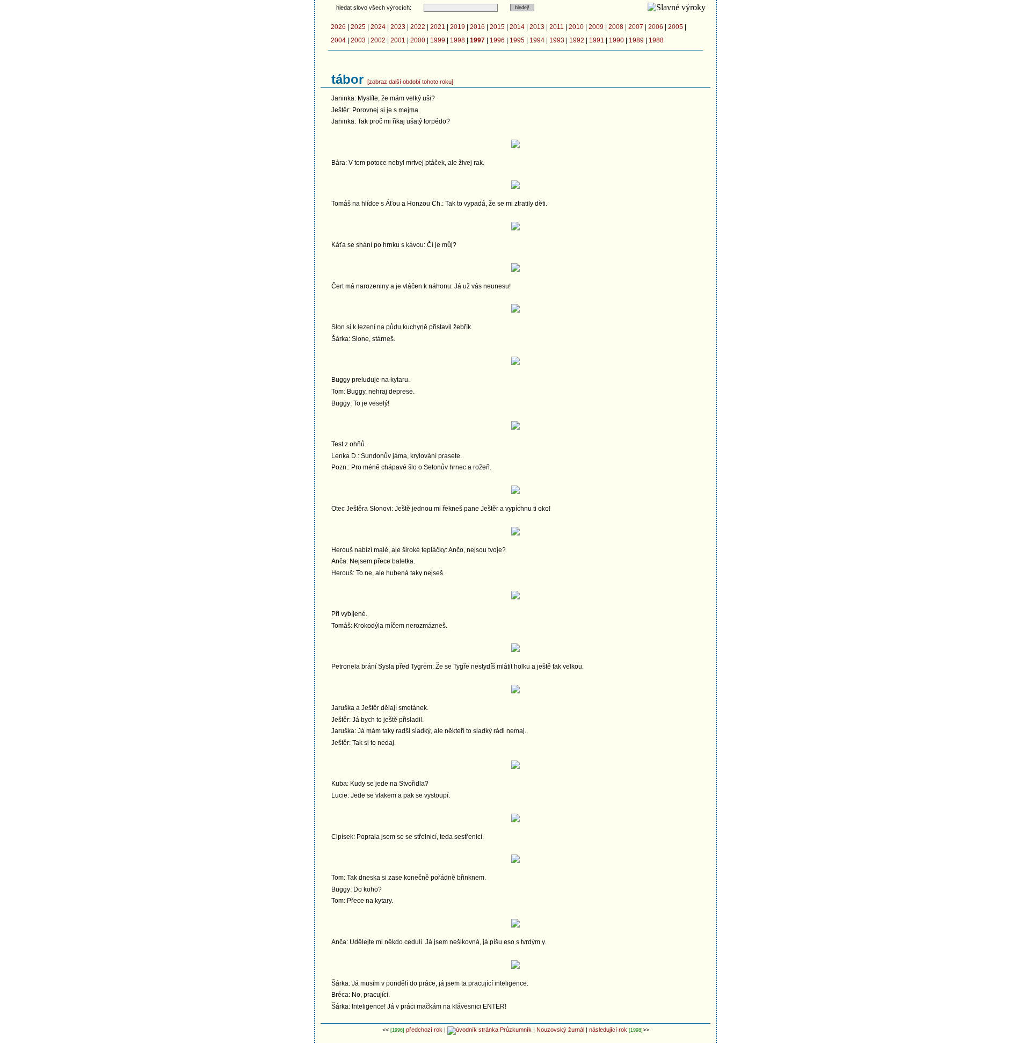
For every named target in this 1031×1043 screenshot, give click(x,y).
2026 (338, 27)
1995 (517, 40)
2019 (457, 27)
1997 (477, 40)
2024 (378, 27)
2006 (655, 27)
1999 (437, 40)
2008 (615, 27)
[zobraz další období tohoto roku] (410, 81)
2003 (358, 40)
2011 (556, 27)
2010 (576, 27)
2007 (635, 27)
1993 (556, 40)
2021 (437, 27)
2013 (536, 27)
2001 (397, 40)
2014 (517, 27)
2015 (497, 27)
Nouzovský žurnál (560, 1029)
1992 (576, 40)
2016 (477, 27)
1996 (497, 40)
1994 (536, 40)
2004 (338, 40)
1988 (656, 40)
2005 (675, 27)
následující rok (608, 1029)
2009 (596, 27)
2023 (397, 27)
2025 (358, 27)
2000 (417, 40)
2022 (417, 27)
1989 (636, 40)
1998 (457, 40)
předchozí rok (424, 1029)
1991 (596, 40)
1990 (616, 40)
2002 (378, 40)
